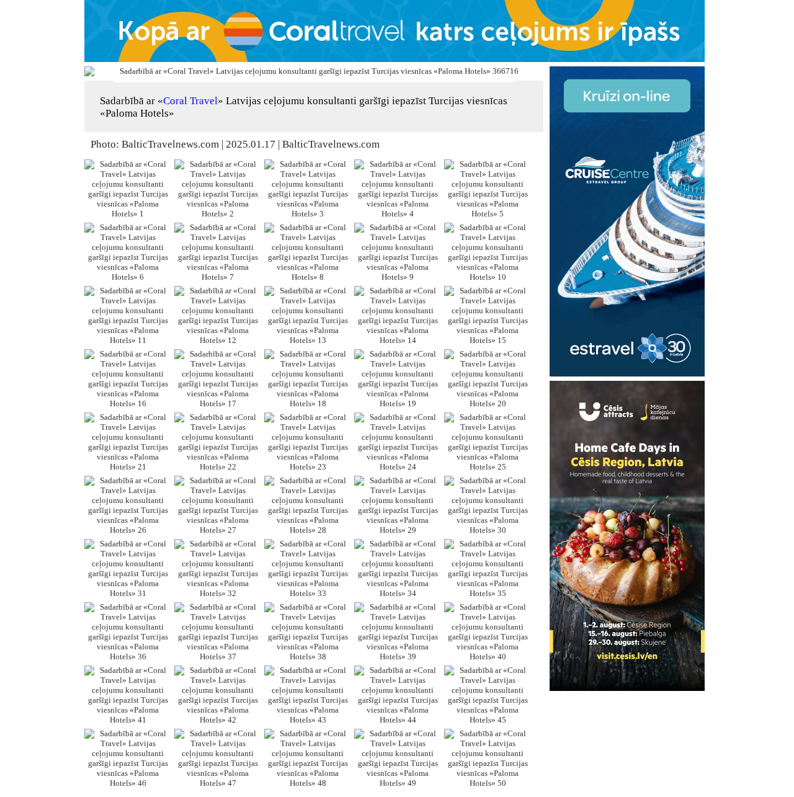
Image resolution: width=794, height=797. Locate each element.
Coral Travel (190, 101)
